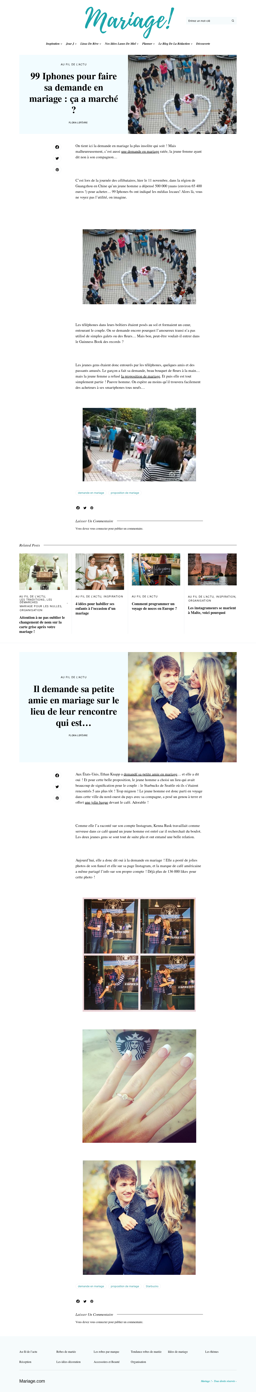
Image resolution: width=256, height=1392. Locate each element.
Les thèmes (212, 1352)
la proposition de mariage (140, 376)
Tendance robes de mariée (146, 1352)
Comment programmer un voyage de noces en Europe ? (154, 606)
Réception (25, 1362)
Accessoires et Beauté (107, 1362)
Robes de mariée (66, 1352)
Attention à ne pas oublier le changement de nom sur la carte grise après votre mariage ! (42, 624)
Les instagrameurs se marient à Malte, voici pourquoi (212, 610)
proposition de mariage (125, 492)
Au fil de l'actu (74, 64)
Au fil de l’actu (28, 1352)
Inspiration (113, 596)
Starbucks (152, 1286)
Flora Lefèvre (78, 122)
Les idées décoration (68, 1362)
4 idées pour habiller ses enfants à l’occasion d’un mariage (95, 608)
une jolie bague (96, 802)
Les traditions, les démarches (36, 601)
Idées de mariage (178, 1352)
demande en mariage (91, 492)
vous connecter (99, 528)
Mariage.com (32, 1381)
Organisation (31, 610)
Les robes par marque (106, 1352)
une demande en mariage (140, 151)
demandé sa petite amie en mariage (150, 774)
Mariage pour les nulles (40, 606)
